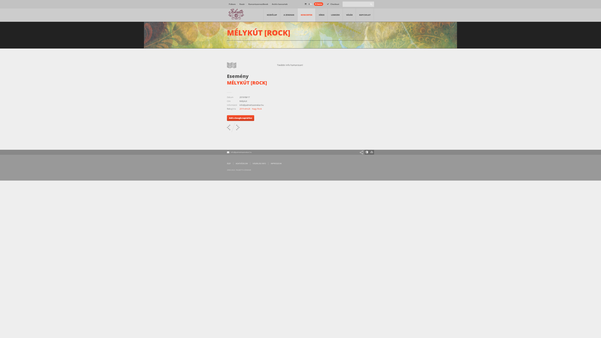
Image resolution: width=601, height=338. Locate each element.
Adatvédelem (242, 163)
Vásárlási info (259, 163)
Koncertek (306, 15)
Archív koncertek (280, 4)
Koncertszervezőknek (258, 4)
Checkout (334, 4)
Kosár (242, 4)
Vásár (349, 15)
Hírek (321, 15)
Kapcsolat (365, 15)
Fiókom (232, 4)
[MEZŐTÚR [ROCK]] (237, 127)
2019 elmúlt (244, 108)
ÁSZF (229, 163)
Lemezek (335, 15)
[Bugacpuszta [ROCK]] (228, 127)
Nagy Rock (257, 108)
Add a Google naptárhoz (240, 118)
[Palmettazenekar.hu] (236, 15)
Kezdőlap (272, 15)
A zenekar (289, 15)
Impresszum (276, 163)
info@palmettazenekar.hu (241, 152)
